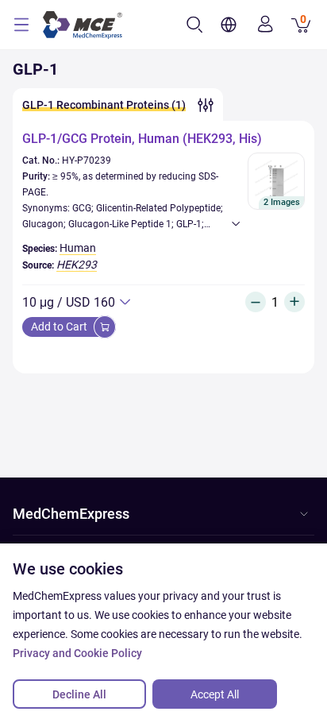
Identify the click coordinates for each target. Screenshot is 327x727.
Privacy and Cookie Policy (77, 653)
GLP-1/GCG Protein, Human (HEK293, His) (142, 138)
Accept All (214, 694)
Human (78, 248)
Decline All (79, 694)
